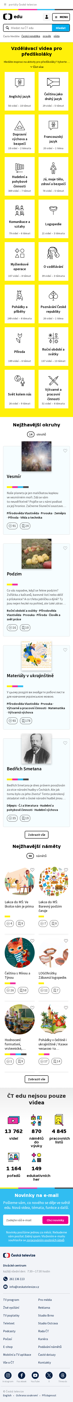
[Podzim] (36, 590)
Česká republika (30, 36)
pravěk (47, 36)
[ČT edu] (12, 18)
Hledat (61, 28)
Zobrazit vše (36, 835)
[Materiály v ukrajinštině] (36, 687)
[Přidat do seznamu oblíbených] (65, 450)
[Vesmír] (36, 490)
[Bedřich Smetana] (36, 783)
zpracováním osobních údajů (45, 1240)
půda (57, 36)
